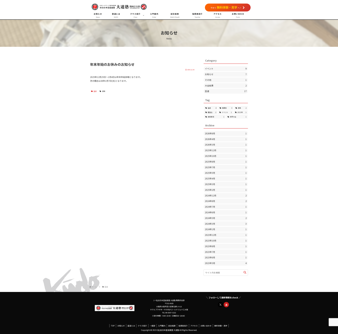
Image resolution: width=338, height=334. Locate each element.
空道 (95, 91)
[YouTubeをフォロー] (226, 304)
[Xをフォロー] (220, 304)
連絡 (103, 91)
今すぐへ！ (226, 7)
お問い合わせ (206, 325)
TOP (113, 325)
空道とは (131, 325)
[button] (245, 272)
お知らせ (121, 325)
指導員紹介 (183, 325)
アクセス (194, 325)
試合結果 (172, 325)
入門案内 (161, 325)
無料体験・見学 (220, 325)
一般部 (152, 325)
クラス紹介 (142, 325)
